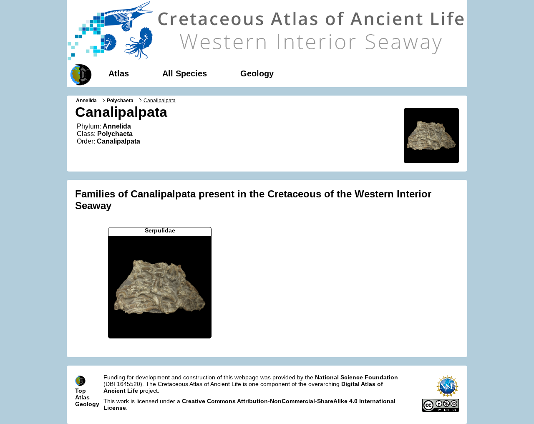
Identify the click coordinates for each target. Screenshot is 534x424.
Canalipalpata (118, 141)
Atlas (118, 73)
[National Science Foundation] (447, 395)
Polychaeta (120, 100)
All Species (184, 73)
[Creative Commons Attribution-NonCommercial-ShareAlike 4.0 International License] (440, 409)
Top (80, 390)
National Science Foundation (356, 377)
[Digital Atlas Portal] (79, 74)
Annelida (86, 100)
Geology (257, 73)
